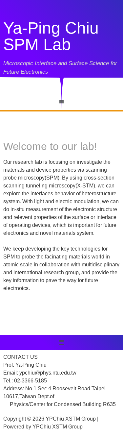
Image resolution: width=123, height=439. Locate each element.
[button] (62, 102)
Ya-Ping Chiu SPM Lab (51, 36)
